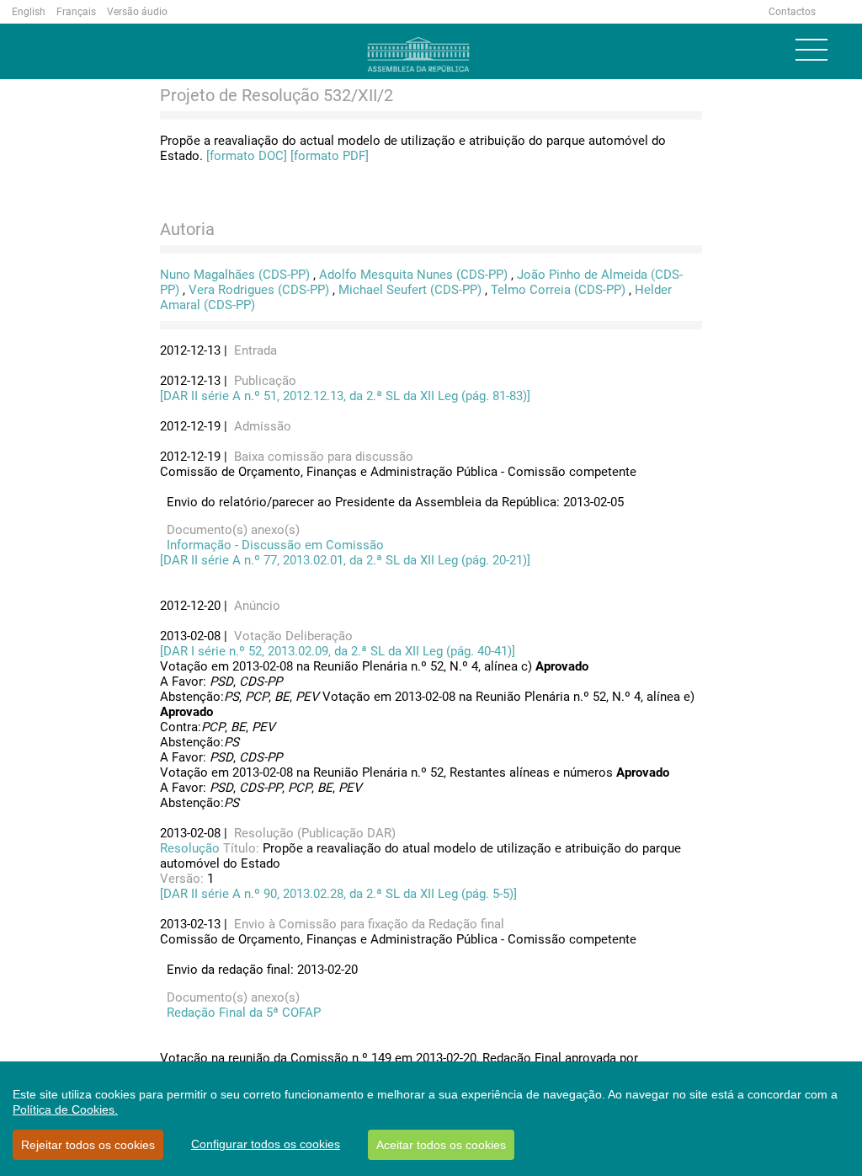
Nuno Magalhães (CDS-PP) (235, 274)
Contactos (792, 12)
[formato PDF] (329, 155)
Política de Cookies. (65, 1109)
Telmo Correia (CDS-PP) (558, 289)
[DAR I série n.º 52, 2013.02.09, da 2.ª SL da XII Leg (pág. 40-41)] (337, 651)
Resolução (191, 848)
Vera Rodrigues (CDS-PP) (259, 289)
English (28, 12)
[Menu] (811, 49)
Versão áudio (137, 12)
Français (76, 12)
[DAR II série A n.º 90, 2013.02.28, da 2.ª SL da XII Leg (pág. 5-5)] (338, 893)
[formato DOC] (246, 155)
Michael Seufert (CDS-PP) (410, 289)
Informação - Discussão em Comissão (272, 545)
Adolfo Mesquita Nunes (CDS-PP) (413, 274)
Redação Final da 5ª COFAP (240, 1012)
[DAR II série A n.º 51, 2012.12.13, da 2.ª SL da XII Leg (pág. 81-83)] (345, 396)
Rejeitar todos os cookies (88, 1145)
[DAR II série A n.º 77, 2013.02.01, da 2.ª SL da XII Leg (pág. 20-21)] (345, 560)
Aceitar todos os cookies (441, 1145)
